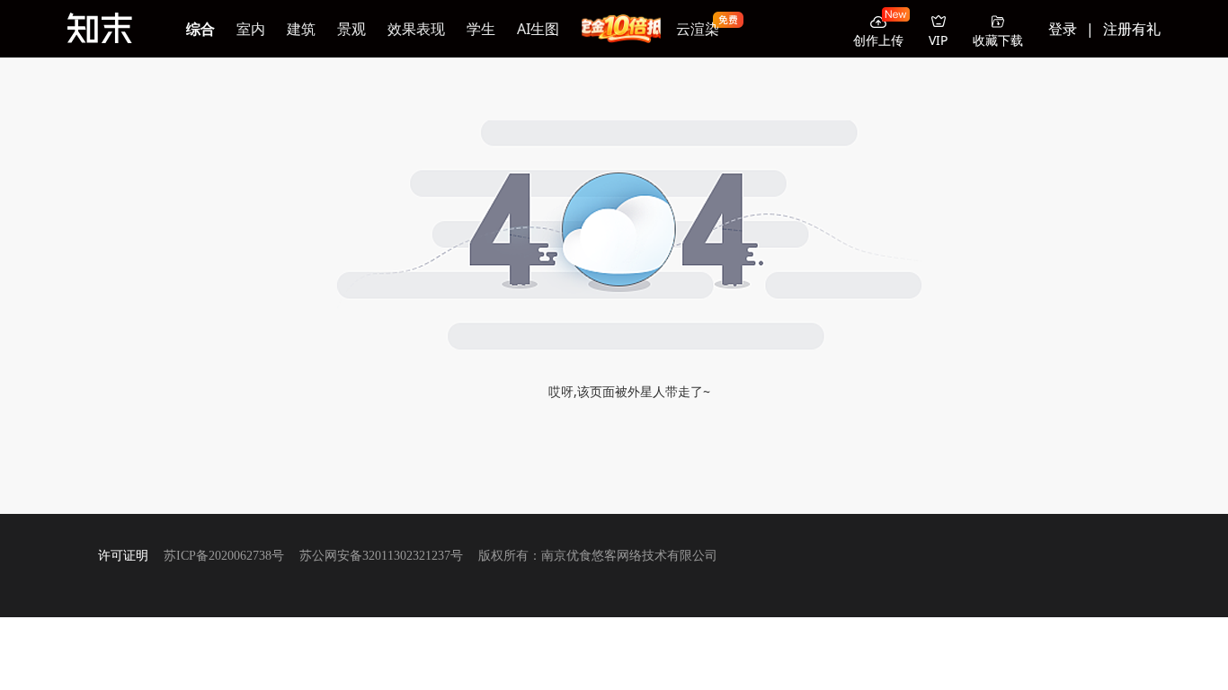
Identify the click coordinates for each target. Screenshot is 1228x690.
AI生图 (538, 29)
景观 (351, 29)
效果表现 (416, 29)
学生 (481, 29)
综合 (200, 29)
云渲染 (697, 29)
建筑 (301, 29)
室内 (250, 29)
